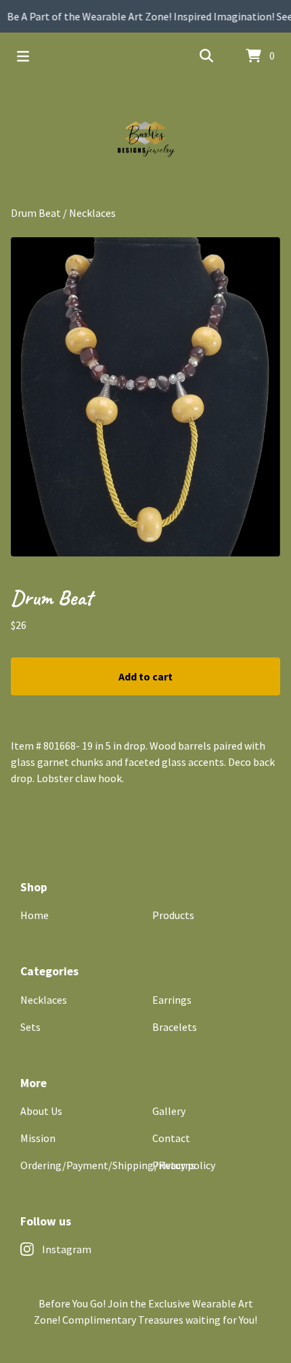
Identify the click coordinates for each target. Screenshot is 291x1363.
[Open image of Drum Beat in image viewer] (145, 396)
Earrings (172, 999)
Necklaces (92, 213)
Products (173, 915)
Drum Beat (36, 213)
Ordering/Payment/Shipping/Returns (108, 1165)
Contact (171, 1138)
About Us (41, 1111)
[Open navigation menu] (23, 56)
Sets (30, 1027)
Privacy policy (183, 1165)
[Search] (206, 56)
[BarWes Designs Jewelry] (145, 142)
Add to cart (145, 676)
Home (34, 915)
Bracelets (174, 1027)
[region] (145, 16)
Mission (37, 1138)
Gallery (168, 1111)
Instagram (66, 1249)
